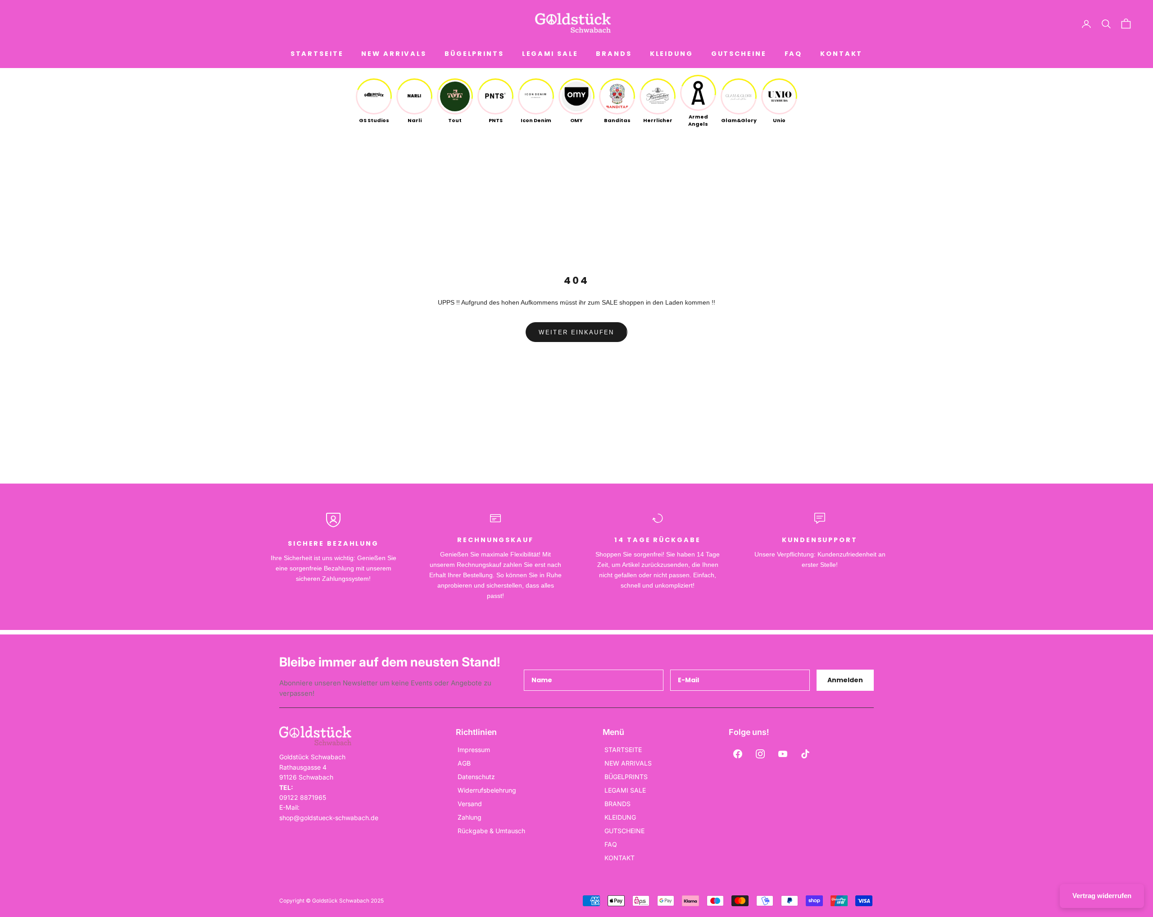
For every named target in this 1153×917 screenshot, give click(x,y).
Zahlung (469, 817)
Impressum (474, 749)
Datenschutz (476, 776)
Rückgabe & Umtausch (491, 831)
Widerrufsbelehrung (487, 790)
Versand (470, 804)
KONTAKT (841, 53)
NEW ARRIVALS (394, 53)
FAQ (794, 53)
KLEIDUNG (671, 53)
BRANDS (613, 53)
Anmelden (845, 679)
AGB (464, 763)
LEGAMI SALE (550, 53)
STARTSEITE (317, 53)
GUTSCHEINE (739, 53)
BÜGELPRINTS (474, 53)
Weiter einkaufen (576, 332)
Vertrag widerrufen (1101, 895)
